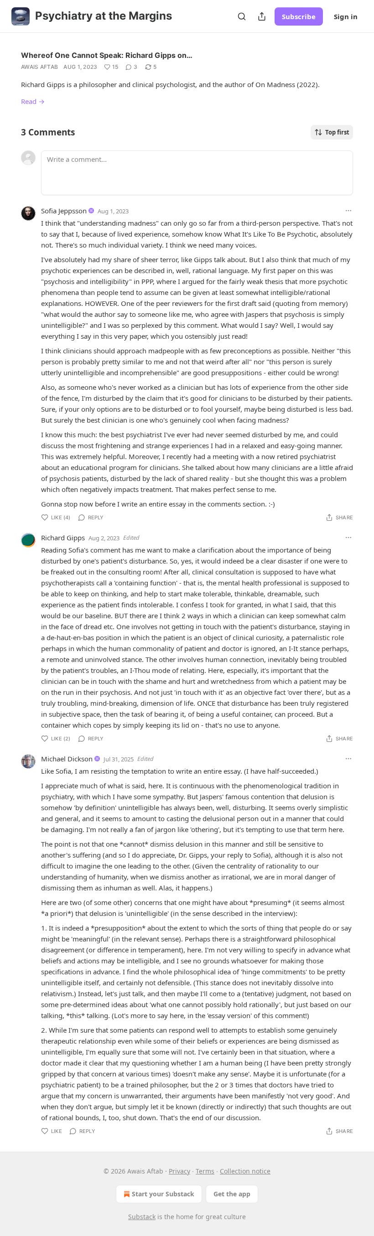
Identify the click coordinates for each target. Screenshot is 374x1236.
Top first (337, 132)
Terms (205, 1171)
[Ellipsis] (348, 210)
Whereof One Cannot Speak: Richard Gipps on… (106, 55)
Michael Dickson (67, 758)
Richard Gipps (63, 537)
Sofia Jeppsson (64, 210)
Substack (142, 1216)
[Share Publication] (262, 16)
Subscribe (299, 16)
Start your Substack (163, 1193)
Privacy (179, 1171)
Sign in (346, 16)
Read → (33, 101)
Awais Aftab (39, 66)
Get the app (231, 1193)
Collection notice (245, 1171)
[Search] (242, 16)
